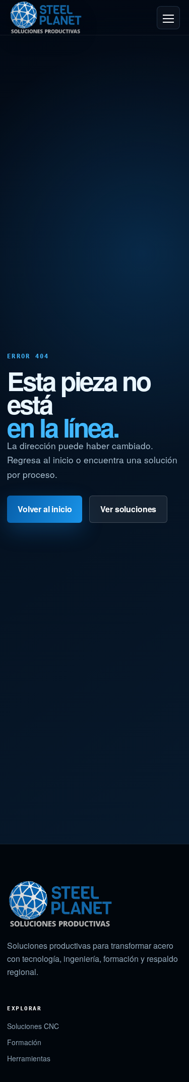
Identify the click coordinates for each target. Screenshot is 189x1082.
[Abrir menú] (168, 17)
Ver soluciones (128, 509)
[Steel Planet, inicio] (45, 17)
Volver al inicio (45, 509)
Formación (24, 1042)
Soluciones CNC (33, 1026)
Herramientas (28, 1058)
